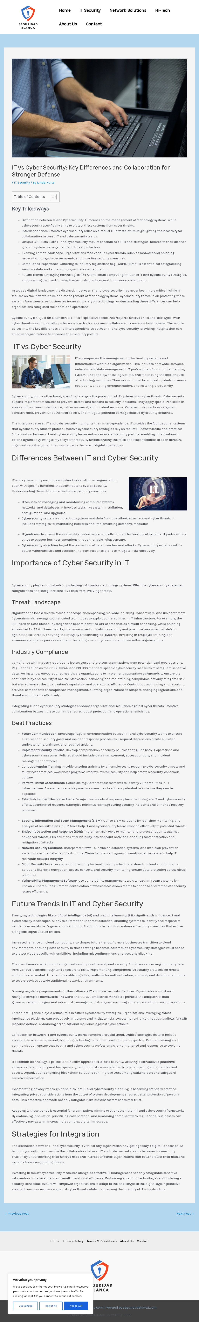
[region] (50, 1293)
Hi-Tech (162, 10)
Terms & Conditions (102, 1241)
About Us (68, 23)
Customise (25, 1305)
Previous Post (16, 1213)
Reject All (51, 1305)
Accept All (76, 1305)
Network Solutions (128, 10)
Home (65, 10)
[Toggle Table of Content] (51, 197)
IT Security (90, 10)
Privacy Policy (73, 1241)
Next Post (185, 1213)
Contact (94, 23)
